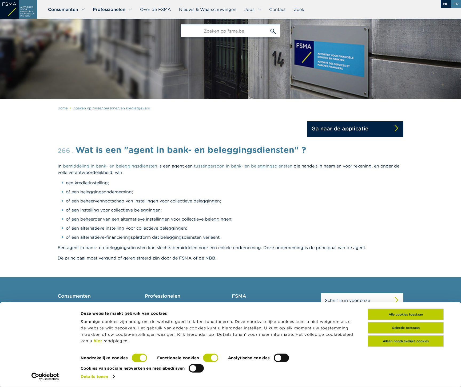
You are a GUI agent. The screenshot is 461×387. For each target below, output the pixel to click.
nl (445, 4)
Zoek (299, 9)
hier (99, 340)
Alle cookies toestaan (406, 314)
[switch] (210, 358)
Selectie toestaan (406, 328)
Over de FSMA (155, 9)
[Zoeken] (273, 30)
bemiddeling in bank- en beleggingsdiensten (110, 166)
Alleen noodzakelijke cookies (406, 341)
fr (456, 4)
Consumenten (63, 9)
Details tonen (94, 376)
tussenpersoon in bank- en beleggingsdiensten (243, 166)
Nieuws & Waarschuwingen (207, 9)
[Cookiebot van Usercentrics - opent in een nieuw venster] (45, 377)
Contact (277, 9)
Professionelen (109, 9)
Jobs (249, 9)
